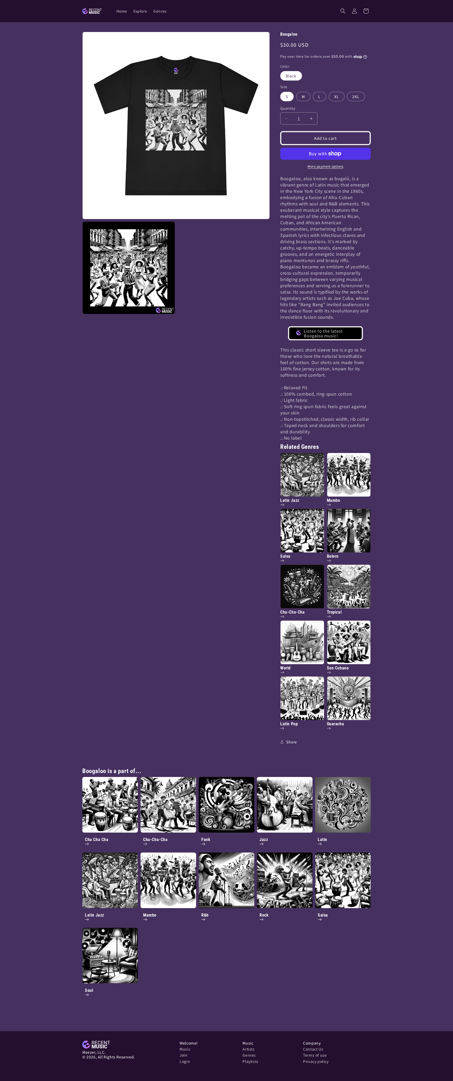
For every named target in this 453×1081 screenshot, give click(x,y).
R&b (205, 915)
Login (185, 1061)
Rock (264, 915)
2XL (355, 96)
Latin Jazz (94, 915)
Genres (249, 1055)
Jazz (264, 839)
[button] (343, 11)
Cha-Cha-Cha (155, 839)
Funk (205, 839)
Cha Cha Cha (97, 839)
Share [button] (291, 741)
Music (185, 1049)
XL (336, 96)
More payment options (325, 166)
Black (291, 75)
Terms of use (315, 1055)
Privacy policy (315, 1061)
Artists (248, 1049)
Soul (89, 990)
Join (183, 1055)
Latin (322, 839)
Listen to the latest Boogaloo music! (323, 333)
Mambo (150, 915)
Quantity (287, 108)
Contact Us (313, 1049)
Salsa (323, 915)
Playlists (250, 1061)
